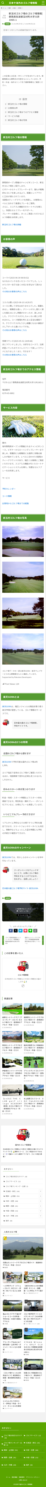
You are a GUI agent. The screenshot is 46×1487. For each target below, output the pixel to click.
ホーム (8, 1477)
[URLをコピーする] (35, 930)
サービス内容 (13, 116)
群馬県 (7, 24)
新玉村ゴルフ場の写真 (17, 120)
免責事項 (21, 1477)
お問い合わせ (23, 1480)
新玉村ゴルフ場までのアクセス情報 (23, 112)
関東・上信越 (13, 1196)
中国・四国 (12, 1211)
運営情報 (14, 1477)
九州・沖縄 (12, 1216)
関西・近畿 (12, 1206)
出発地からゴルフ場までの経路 (15, 503)
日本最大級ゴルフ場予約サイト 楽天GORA (20, 888)
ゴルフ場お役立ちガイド (16, 1176)
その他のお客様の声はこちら (14, 291)
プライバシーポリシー (33, 1477)
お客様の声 (13, 108)
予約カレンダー (8, 488)
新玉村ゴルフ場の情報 (17, 104)
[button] (11, 930)
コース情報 (7, 496)
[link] (23, 985)
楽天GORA (6, 706)
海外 (9, 1220)
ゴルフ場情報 (23, 975)
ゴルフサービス (13, 1181)
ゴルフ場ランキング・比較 (17, 1186)
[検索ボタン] (3, 3)
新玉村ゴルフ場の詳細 (11, 224)
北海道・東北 (13, 1191)
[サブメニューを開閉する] (40, 1191)
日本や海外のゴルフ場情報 (23, 3)
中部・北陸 (12, 1201)
